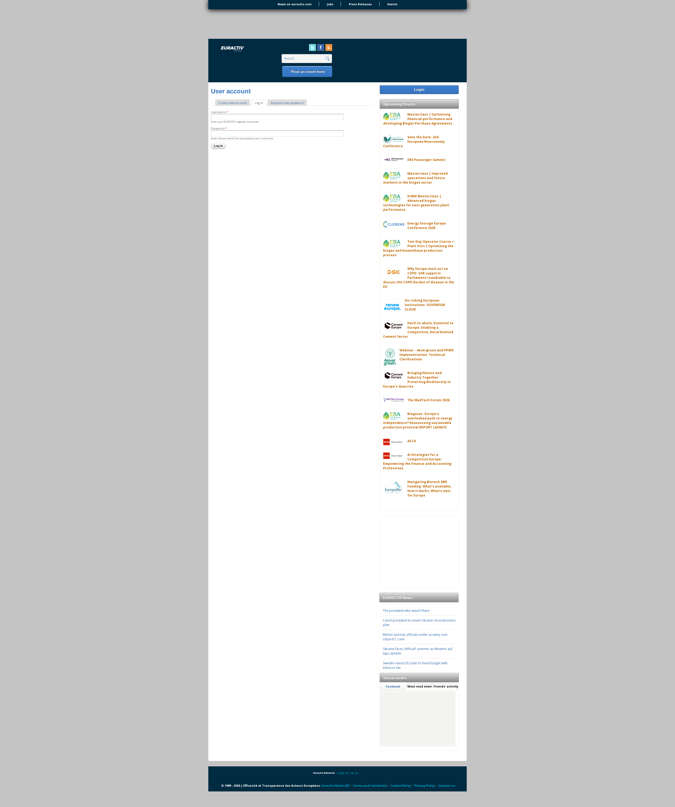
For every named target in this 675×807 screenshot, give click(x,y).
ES (356, 773)
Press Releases (360, 4)
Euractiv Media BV (335, 785)
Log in (260, 103)
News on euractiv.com (294, 4)
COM (340, 773)
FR (352, 773)
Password (219, 128)
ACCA (411, 441)
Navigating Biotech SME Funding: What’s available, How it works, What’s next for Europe (429, 489)
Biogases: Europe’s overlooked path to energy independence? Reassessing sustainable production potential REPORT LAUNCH (417, 420)
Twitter (312, 47)
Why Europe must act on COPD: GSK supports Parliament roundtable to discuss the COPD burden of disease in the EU (418, 277)
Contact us (446, 785)
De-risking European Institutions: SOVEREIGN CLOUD (425, 305)
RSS (328, 47)
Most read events (419, 686)
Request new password (287, 103)
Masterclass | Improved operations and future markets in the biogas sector (415, 178)
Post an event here (308, 71)
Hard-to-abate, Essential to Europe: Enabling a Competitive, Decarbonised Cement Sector (418, 330)
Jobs (330, 4)
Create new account (232, 103)
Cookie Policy (401, 785)
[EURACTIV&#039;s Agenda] (246, 49)
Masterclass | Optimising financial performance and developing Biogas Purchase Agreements (417, 119)
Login (419, 89)
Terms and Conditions (370, 785)
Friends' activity (445, 686)
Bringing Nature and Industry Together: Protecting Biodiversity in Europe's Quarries (417, 380)
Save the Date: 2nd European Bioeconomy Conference (414, 141)
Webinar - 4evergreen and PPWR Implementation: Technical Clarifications (426, 354)
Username (219, 112)
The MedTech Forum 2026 (428, 400)
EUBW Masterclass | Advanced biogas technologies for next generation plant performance (416, 203)
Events (392, 4)
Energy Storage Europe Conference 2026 (426, 225)
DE (347, 773)
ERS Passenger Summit (426, 159)
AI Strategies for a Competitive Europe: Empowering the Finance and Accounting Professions (417, 461)
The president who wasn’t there (406, 610)
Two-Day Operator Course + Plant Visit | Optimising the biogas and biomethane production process (418, 248)
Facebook (320, 47)
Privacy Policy (424, 785)
